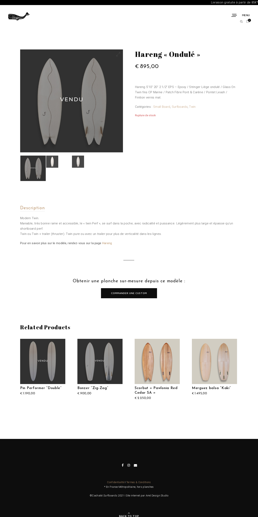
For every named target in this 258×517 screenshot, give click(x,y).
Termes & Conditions (138, 482)
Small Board (161, 107)
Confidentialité (115, 482)
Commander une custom (129, 293)
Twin (192, 107)
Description (32, 208)
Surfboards (180, 107)
